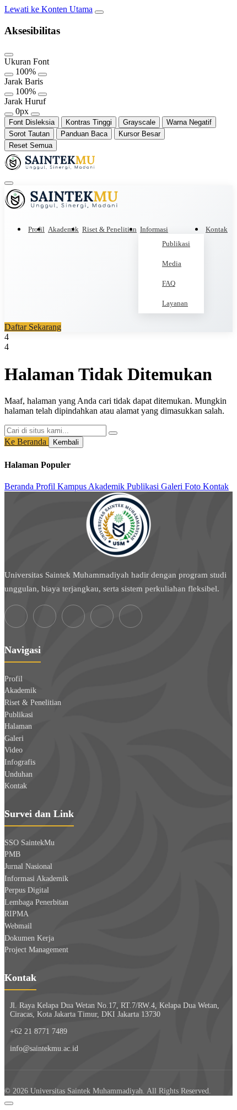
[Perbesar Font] (42, 74)
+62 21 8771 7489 (38, 1031)
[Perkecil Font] (8, 74)
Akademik (63, 229)
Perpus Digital (26, 890)
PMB (12, 854)
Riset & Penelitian (109, 229)
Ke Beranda (26, 441)
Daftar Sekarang (32, 327)
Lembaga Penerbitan (36, 902)
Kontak (217, 229)
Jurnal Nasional (28, 866)
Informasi (154, 229)
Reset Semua (30, 145)
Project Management (36, 950)
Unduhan (18, 774)
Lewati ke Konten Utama (48, 9)
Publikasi (176, 243)
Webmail (18, 926)
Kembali (66, 442)
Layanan (175, 303)
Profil (36, 229)
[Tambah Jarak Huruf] (35, 114)
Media (171, 263)
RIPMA (16, 914)
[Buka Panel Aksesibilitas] (99, 12)
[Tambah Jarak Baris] (42, 94)
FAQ (168, 283)
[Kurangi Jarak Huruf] (8, 114)
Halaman (18, 726)
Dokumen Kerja (29, 938)
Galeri (14, 738)
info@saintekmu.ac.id (44, 1048)
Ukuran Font (26, 61)
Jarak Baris (23, 81)
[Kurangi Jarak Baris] (8, 94)
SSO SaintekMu (29, 843)
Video (13, 750)
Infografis (19, 762)
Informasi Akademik (36, 878)
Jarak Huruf (25, 101)
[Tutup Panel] (8, 54)
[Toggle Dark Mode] (8, 1103)
